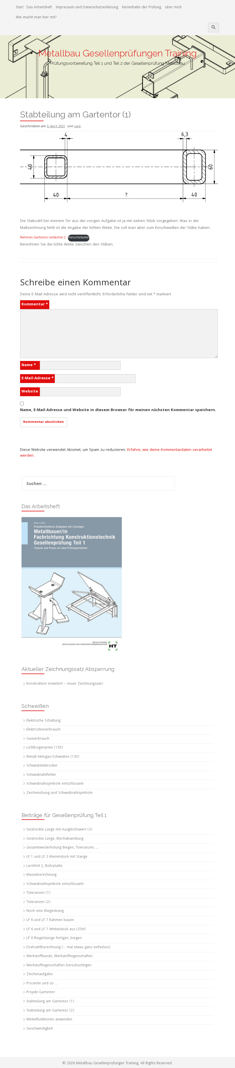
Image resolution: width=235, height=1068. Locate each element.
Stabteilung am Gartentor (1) (50, 1002)
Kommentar (34, 304)
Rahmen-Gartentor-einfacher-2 (43, 237)
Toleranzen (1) (38, 893)
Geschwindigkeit (39, 1029)
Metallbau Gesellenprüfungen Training (117, 53)
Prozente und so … (41, 984)
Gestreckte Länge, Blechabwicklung (54, 839)
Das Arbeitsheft (39, 8)
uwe (77, 126)
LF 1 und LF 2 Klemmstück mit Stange (56, 857)
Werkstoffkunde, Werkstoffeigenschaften (59, 956)
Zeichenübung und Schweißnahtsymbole (59, 793)
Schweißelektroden (41, 766)
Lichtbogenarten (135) (44, 748)
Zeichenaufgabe (39, 974)
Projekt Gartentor (40, 993)
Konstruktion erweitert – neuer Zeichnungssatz (64, 684)
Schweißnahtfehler (41, 775)
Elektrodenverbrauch (43, 730)
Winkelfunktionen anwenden (49, 1020)
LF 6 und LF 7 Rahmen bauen (50, 920)
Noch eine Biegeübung (45, 911)
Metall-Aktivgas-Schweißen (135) (52, 757)
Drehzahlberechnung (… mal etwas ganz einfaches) (68, 948)
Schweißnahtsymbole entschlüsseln (55, 784)
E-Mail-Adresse (37, 378)
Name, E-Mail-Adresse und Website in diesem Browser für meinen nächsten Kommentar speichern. (118, 410)
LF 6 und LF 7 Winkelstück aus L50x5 (56, 929)
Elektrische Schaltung (43, 721)
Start (19, 8)
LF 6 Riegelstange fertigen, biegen (54, 938)
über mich (173, 8)
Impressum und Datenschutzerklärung (87, 8)
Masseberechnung (41, 875)
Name (28, 365)
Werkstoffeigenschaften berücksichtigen (58, 966)
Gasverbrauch (37, 739)
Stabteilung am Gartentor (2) (50, 1011)
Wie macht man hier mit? (36, 18)
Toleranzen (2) (38, 902)
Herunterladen (78, 237)
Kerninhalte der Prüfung (141, 8)
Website (29, 391)
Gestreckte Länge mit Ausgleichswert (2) (59, 830)
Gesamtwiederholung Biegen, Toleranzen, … (62, 848)
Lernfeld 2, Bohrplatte (44, 866)
